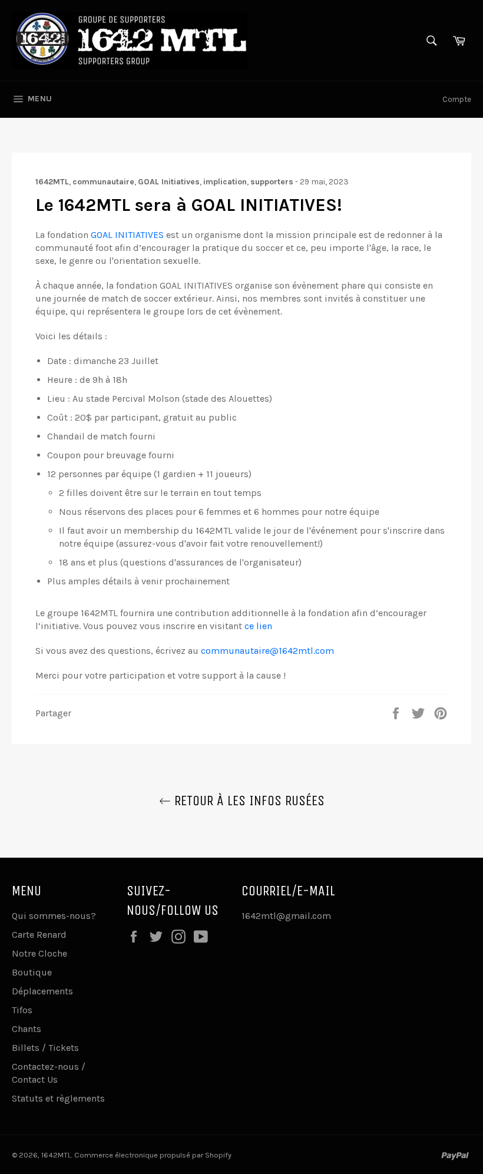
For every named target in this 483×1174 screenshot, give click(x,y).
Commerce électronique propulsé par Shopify (152, 1154)
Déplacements (42, 991)
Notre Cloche (39, 953)
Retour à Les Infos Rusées (248, 800)
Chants (26, 1028)
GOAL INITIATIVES (127, 234)
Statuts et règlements (58, 1098)
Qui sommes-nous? (54, 915)
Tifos (22, 1010)
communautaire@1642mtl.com (267, 650)
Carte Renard (39, 934)
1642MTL (56, 1154)
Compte (456, 99)
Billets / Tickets (45, 1047)
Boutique (32, 972)
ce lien (258, 625)
